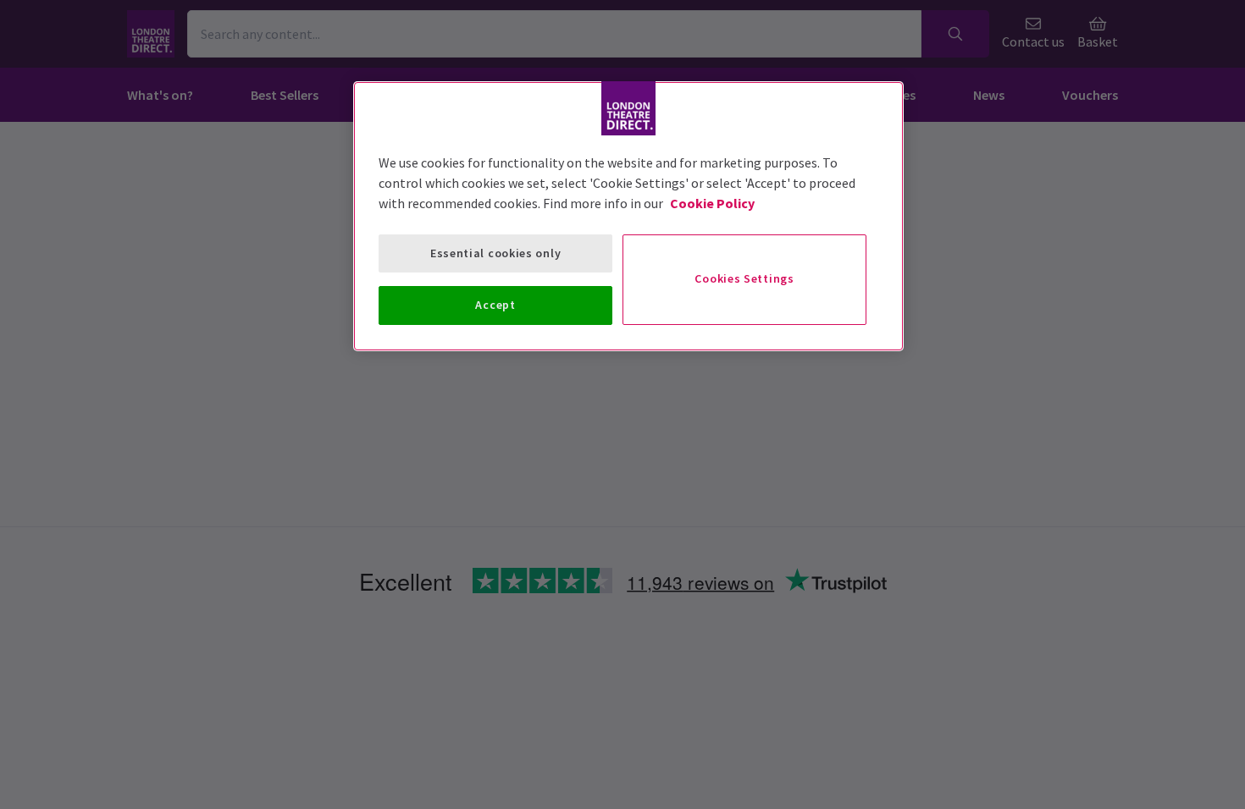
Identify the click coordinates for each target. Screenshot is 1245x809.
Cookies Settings (744, 278)
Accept (495, 304)
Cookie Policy (712, 203)
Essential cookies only (495, 253)
